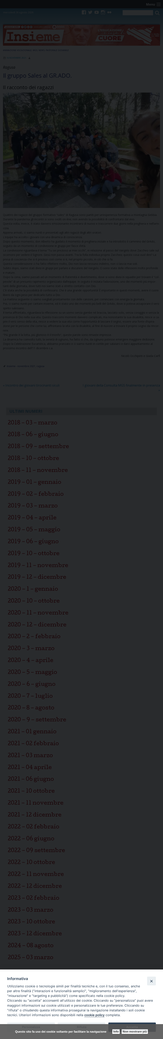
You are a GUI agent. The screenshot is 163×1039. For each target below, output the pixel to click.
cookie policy (94, 1015)
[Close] (151, 981)
